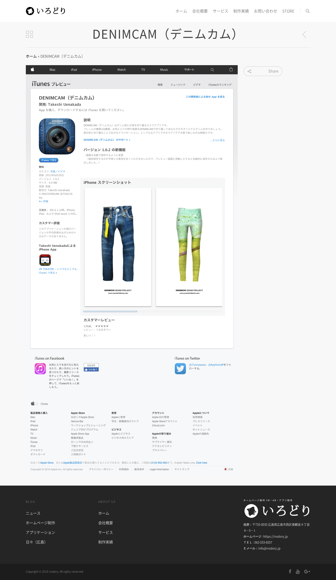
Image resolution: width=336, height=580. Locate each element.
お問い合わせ (265, 11)
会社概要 (200, 11)
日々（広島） (37, 542)
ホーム (181, 11)
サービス (220, 11)
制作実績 (241, 11)
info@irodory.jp (269, 548)
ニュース (33, 513)
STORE (288, 11)
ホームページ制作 (40, 522)
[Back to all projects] (29, 34)
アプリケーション (40, 532)
